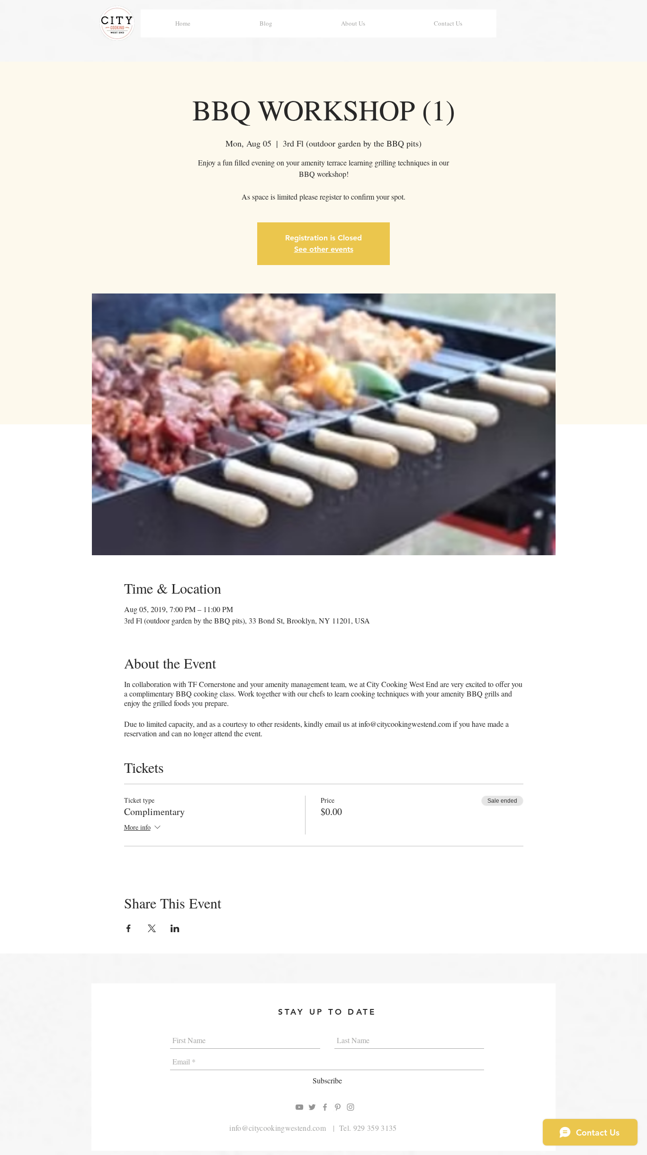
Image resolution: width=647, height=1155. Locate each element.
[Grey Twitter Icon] (312, 1107)
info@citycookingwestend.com (277, 1128)
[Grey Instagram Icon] (350, 1107)
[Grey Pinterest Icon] (337, 1107)
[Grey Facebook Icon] (325, 1107)
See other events (323, 249)
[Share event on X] (151, 928)
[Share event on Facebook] (128, 928)
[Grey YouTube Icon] (299, 1107)
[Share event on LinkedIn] (175, 928)
